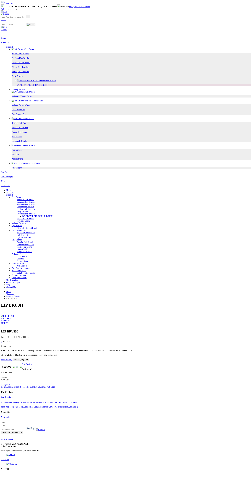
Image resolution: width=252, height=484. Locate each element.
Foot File (15, 154)
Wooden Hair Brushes (46, 80)
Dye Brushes (29, 92)
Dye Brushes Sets (19, 114)
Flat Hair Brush (23, 221)
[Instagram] (3, 382)
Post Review (27, 364)
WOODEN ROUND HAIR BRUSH (32, 85)
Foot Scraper (17, 150)
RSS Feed (51, 387)
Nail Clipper (17, 168)
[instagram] (3, 19)
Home (3, 38)
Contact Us (5, 186)
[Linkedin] (4, 19)
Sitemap (43, 387)
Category (10, 294)
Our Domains (6, 172)
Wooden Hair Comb (20, 127)
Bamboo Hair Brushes (21, 58)
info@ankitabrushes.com (79, 7)
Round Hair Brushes (20, 54)
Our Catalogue (7, 177)
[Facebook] (1, 19)
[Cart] (4, 11)
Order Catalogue (13, 282)
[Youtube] (5, 19)
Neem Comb (17, 136)
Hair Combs (29, 118)
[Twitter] (2, 19)
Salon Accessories (19, 277)
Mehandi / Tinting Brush (22, 96)
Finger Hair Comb (19, 132)
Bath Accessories (19, 270)
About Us (5, 42)
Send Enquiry (6, 359)
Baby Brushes (17, 76)
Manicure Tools (33, 163)
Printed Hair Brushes (20, 67)
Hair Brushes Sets (35, 101)
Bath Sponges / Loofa (26, 273)
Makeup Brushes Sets (21, 105)
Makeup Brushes (19, 89)
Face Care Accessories (21, 268)
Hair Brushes (30, 49)
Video (24, 387)
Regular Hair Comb (20, 123)
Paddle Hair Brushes (25, 218)
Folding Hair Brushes (20, 71)
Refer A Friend (7, 439)
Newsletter (5, 417)
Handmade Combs (19, 141)
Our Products (7, 397)
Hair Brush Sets (18, 110)
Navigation (5, 384)
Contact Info (9, 3)
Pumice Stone (17, 159)
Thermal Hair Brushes (21, 63)
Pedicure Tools (32, 145)
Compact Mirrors (19, 275)
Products (10, 47)
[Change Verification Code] (40, 429)
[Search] (5, 14)
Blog (3, 181)
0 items (4, 29)
